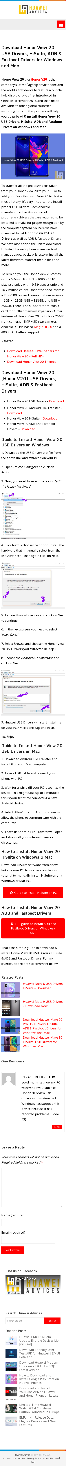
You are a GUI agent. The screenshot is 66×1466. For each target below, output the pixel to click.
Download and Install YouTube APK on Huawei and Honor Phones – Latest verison (32, 1393)
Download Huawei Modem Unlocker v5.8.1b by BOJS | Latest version (38, 1366)
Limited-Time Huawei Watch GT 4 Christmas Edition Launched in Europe (39, 1408)
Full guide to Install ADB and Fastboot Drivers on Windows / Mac (33, 928)
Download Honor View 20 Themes (31, 361)
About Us (48, 1458)
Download (56, 401)
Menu (61, 24)
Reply (57, 1127)
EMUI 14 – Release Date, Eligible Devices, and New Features (37, 1421)
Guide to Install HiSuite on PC (35, 892)
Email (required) (13, 1232)
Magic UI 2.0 (43, 327)
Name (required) (13, 1215)
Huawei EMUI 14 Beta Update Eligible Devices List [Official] (39, 1340)
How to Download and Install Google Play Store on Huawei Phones (39, 1379)
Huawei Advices (23, 1454)
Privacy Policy (34, 1458)
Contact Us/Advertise (14, 1458)
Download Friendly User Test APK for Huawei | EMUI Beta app (39, 1353)
